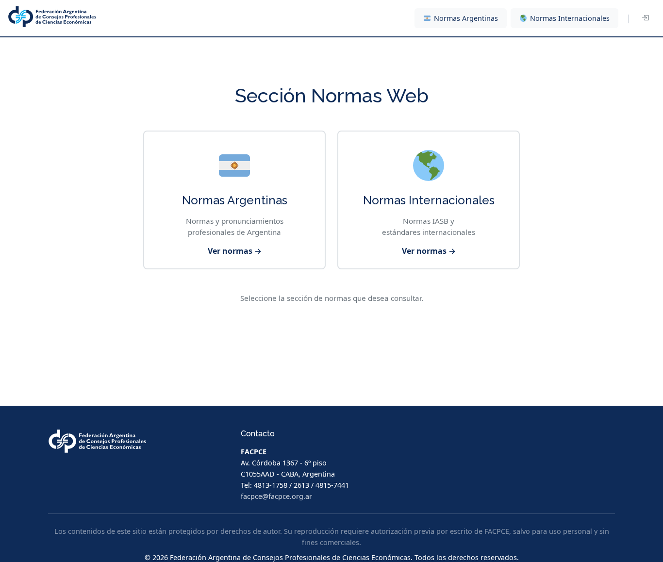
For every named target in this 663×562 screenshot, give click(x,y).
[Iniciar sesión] (645, 18)
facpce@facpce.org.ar (276, 496)
